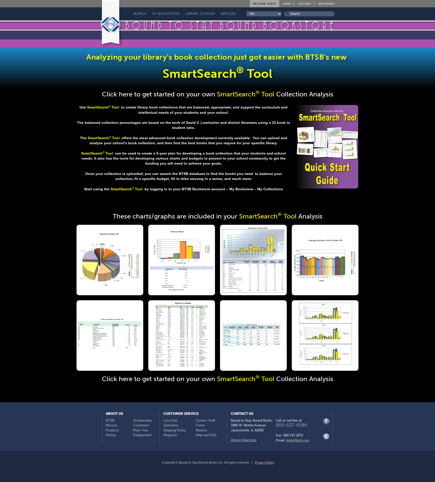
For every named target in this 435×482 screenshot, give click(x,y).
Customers (141, 425)
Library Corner (200, 14)
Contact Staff (205, 420)
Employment (142, 435)
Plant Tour (140, 430)
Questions (170, 425)
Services (228, 14)
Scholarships (142, 420)
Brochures (326, 3)
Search (139, 14)
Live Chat (304, 3)
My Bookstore (165, 14)
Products (112, 430)
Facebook (326, 421)
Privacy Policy (264, 462)
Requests (170, 435)
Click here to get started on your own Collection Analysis (217, 94)
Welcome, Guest (264, 3)
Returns (201, 430)
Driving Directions (244, 440)
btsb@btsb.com (297, 440)
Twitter (326, 436)
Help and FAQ (206, 435)
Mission (111, 425)
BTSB (110, 420)
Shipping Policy (174, 430)
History (111, 435)
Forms (200, 425)
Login (286, 3)
